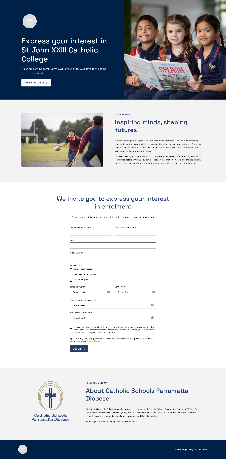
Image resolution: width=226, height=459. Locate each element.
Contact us (203, 449)
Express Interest (35, 82)
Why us (192, 449)
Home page (181, 449)
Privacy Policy (93, 341)
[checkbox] (113, 275)
